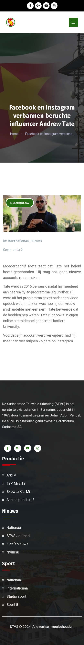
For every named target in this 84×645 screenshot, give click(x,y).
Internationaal (19, 241)
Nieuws (36, 241)
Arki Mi (12, 475)
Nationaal (14, 527)
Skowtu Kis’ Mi (18, 491)
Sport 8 (12, 604)
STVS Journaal (18, 536)
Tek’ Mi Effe (16, 483)
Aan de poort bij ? (20, 500)
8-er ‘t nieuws (18, 544)
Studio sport (16, 596)
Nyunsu (13, 552)
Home (14, 134)
